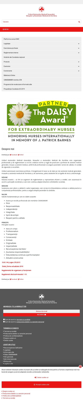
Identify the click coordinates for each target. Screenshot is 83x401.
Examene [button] (7, 66)
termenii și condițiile (23, 319)
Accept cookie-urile (42, 384)
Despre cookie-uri (10, 338)
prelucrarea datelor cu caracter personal (30, 322)
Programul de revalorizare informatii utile (18, 84)
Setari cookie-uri (42, 377)
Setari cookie (8, 340)
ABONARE (40, 314)
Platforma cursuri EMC (11, 39)
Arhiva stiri (7, 361)
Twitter (21, 155)
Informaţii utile (9, 352)
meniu (6, 29)
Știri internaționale (10, 359)
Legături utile (8, 364)
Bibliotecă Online (9, 75)
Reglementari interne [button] (11, 53)
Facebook (14, 155)
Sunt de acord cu (10, 319)
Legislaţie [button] (7, 43)
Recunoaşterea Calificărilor (13, 348)
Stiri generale (8, 357)
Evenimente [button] (8, 71)
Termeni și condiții (10, 331)
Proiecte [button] (7, 62)
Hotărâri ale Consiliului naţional (14, 57)
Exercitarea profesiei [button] (11, 48)
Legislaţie (7, 350)
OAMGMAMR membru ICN (13, 80)
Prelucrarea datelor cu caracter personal (18, 333)
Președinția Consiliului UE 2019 (14, 89)
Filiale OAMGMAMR (10, 354)
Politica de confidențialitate (13, 336)
